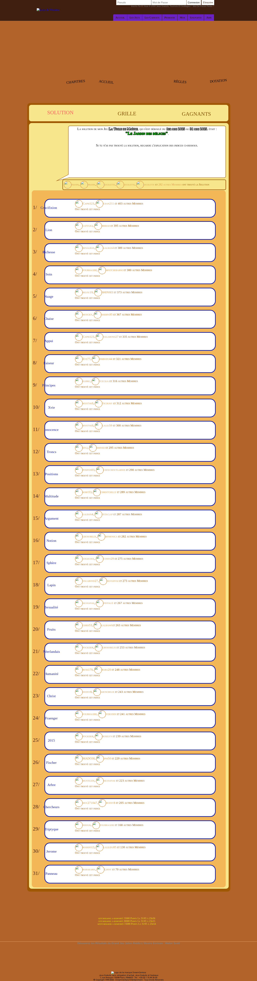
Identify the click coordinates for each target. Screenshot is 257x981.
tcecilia (104, 381)
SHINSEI (107, 292)
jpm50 (107, 758)
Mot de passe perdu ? (172, 6)
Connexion (194, 2)
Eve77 (86, 359)
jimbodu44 (105, 359)
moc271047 (90, 802)
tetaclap (107, 514)
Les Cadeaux (152, 17)
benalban (88, 248)
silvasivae (113, 581)
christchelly (108, 492)
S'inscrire (208, 2)
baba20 (106, 669)
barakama (89, 869)
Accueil (120, 17)
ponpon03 (89, 470)
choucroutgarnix (114, 470)
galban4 (108, 248)
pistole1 (108, 603)
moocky (87, 314)
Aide (209, 17)
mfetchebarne (114, 270)
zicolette (109, 184)
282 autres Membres (170, 184)
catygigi (88, 225)
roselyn (107, 736)
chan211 (108, 203)
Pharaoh (169, 17)
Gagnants (195, 17)
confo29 (108, 558)
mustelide (89, 780)
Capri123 (88, 203)
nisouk (87, 825)
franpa (75, 184)
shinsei (101, 447)
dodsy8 (87, 691)
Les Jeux (135, 17)
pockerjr (88, 647)
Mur (182, 17)
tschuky (107, 403)
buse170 (88, 669)
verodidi (111, 714)
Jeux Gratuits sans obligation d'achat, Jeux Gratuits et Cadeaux (128, 975)
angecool (88, 558)
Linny (108, 869)
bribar (106, 225)
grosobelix (89, 536)
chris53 (87, 625)
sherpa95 (107, 314)
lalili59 (107, 425)
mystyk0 (88, 403)
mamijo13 (88, 847)
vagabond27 (111, 336)
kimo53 (87, 492)
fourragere (90, 270)
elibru (86, 381)
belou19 (88, 292)
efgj (85, 447)
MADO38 (89, 758)
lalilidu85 (109, 847)
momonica (111, 536)
